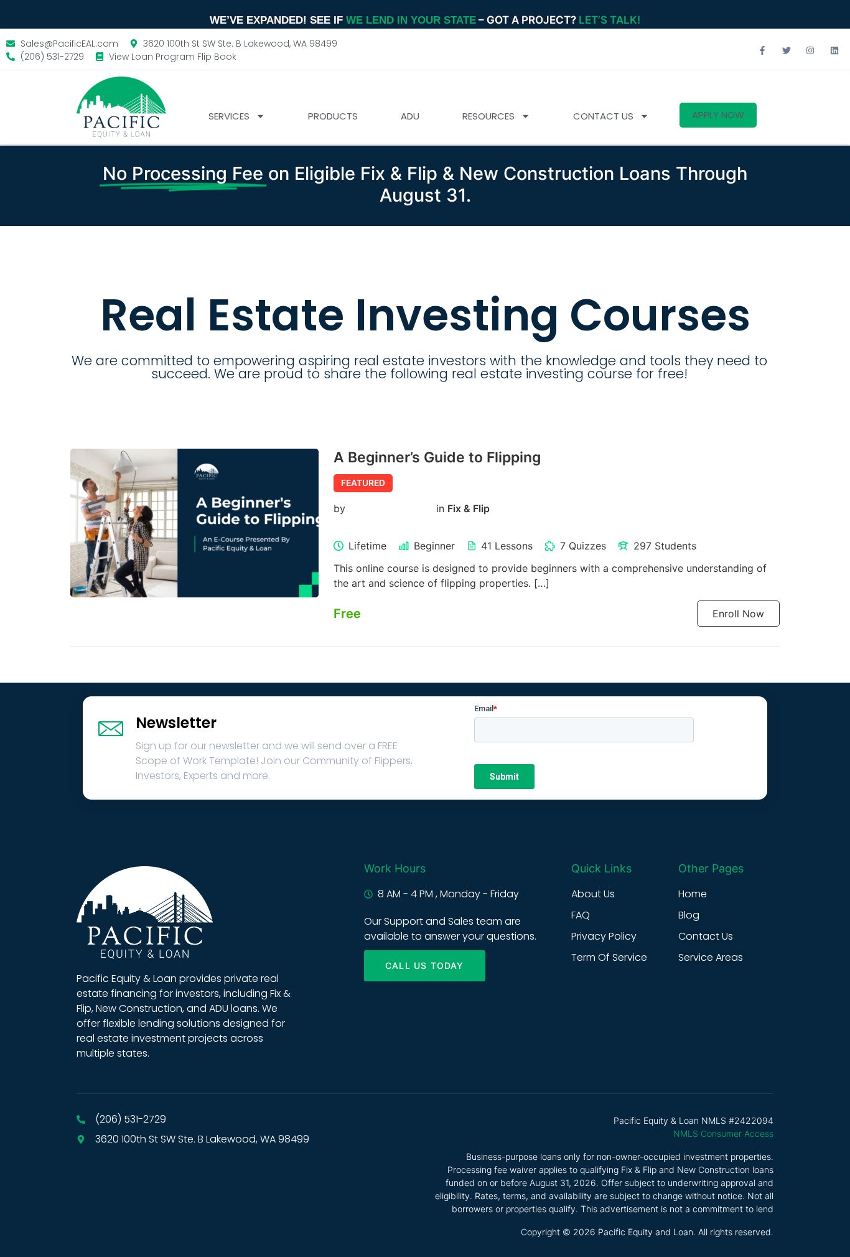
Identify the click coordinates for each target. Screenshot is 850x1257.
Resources (488, 116)
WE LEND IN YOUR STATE (411, 20)
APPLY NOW (718, 114)
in (440, 508)
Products (333, 116)
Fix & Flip (468, 508)
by (339, 508)
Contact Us (603, 116)
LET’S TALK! (609, 20)
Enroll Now (738, 613)
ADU (410, 116)
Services (229, 116)
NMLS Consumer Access (723, 1133)
